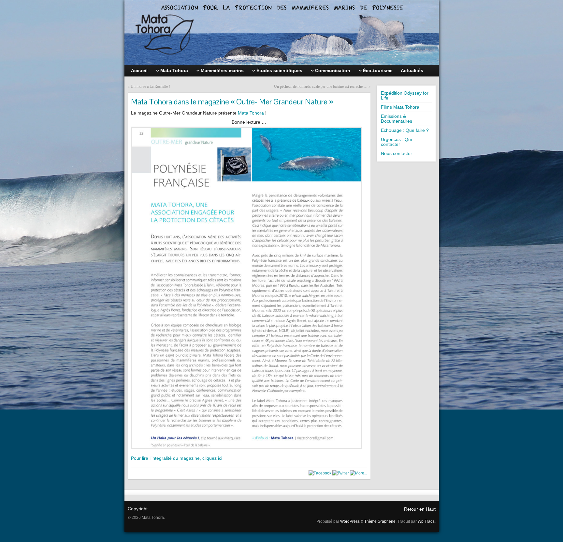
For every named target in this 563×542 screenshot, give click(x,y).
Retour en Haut (420, 509)
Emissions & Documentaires (396, 119)
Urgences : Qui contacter (396, 142)
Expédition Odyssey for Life (404, 95)
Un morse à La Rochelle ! (150, 86)
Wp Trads (426, 521)
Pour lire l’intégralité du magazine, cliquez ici (176, 458)
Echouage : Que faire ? (405, 130)
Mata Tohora (251, 113)
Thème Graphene (380, 521)
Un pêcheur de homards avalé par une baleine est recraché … (321, 86)
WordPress (350, 521)
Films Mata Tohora (400, 107)
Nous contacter (396, 153)
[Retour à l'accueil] (281, 32)
